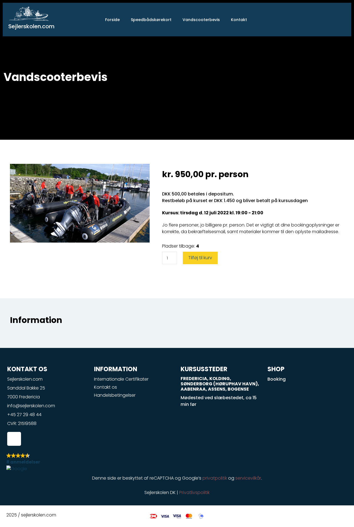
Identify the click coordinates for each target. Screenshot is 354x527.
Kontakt (239, 20)
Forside (112, 20)
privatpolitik (214, 478)
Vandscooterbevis (201, 20)
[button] (177, 462)
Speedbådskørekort (151, 20)
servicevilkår (248, 478)
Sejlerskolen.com (31, 26)
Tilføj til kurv (200, 257)
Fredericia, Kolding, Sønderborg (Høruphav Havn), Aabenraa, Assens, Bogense (220, 383)
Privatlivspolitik (194, 492)
